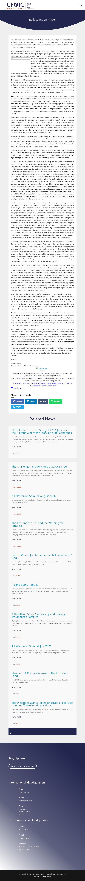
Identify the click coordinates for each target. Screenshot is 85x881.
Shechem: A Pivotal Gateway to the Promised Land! (40, 674)
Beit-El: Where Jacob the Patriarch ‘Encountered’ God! (42, 556)
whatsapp (57, 401)
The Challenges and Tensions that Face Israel (39, 466)
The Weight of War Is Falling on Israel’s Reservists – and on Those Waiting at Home (42, 704)
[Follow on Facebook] (11, 774)
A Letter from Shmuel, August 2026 (34, 496)
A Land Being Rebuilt (25, 585)
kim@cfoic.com (24, 838)
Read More (16, 447)
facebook (19, 401)
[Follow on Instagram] (17, 774)
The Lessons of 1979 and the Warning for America (37, 524)
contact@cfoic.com (25, 801)
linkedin (32, 401)
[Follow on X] (23, 774)
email (44, 401)
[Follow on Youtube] (29, 774)
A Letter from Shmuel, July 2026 (32, 646)
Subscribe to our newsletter (23, 766)
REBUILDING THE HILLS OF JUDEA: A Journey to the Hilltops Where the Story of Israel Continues (42, 431)
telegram (19, 407)
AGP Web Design (45, 877)
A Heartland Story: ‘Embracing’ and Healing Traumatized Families (38, 615)
